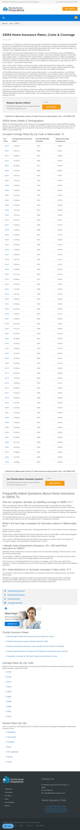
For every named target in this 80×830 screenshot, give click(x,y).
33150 (7, 299)
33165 (7, 343)
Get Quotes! (51, 107)
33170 (7, 368)
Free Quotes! (54, 483)
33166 (7, 348)
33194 (7, 457)
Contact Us (29, 825)
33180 (7, 408)
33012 (7, 151)
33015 (7, 165)
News (21, 825)
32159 (9, 677)
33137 (7, 254)
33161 (7, 333)
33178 (7, 398)
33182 (7, 417)
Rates (11, 23)
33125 (7, 215)
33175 (7, 383)
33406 (9, 702)
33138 (7, 259)
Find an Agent (68, 2)
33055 (7, 205)
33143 (7, 284)
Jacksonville (11, 737)
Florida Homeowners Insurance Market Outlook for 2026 (27, 641)
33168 (7, 358)
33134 (7, 240)
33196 (7, 462)
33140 (7, 269)
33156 (7, 314)
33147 (7, 289)
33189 (7, 442)
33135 (7, 245)
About (14, 825)
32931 (9, 711)
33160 (7, 328)
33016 (7, 170)
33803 (9, 697)
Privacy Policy (40, 825)
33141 (7, 274)
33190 (7, 447)
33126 (7, 220)
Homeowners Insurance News (57, 810)
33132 (7, 235)
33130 (7, 230)
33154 (7, 304)
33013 (7, 156)
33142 (7, 279)
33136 (7, 249)
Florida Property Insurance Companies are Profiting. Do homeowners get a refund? (37, 651)
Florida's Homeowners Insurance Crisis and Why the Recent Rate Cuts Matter (35, 646)
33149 (7, 294)
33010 (7, 146)
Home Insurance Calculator (56, 808)
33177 (7, 393)
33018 (7, 175)
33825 (9, 692)
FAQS (75, 2)
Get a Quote (59, 2)
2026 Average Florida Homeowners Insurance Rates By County (30, 636)
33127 (7, 225)
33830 (9, 706)
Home (6, 23)
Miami (9, 747)
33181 (7, 412)
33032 (7, 180)
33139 (7, 264)
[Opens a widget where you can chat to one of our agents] (8, 826)
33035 (7, 195)
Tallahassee (11, 732)
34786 (9, 672)
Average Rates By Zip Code (56, 806)
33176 (7, 388)
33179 (7, 403)
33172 (7, 373)
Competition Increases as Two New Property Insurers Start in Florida (32, 656)
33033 (7, 185)
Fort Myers (10, 742)
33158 (7, 324)
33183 (7, 422)
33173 (7, 378)
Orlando (10, 757)
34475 (9, 682)
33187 (7, 437)
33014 (7, 161)
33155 (7, 309)
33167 (7, 353)
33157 (7, 319)
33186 (7, 432)
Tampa (9, 762)
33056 (7, 210)
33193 (7, 452)
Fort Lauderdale (12, 752)
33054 (7, 200)
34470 (9, 687)
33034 (7, 190)
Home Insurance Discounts (56, 812)
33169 (7, 363)
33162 (7, 338)
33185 (7, 427)
